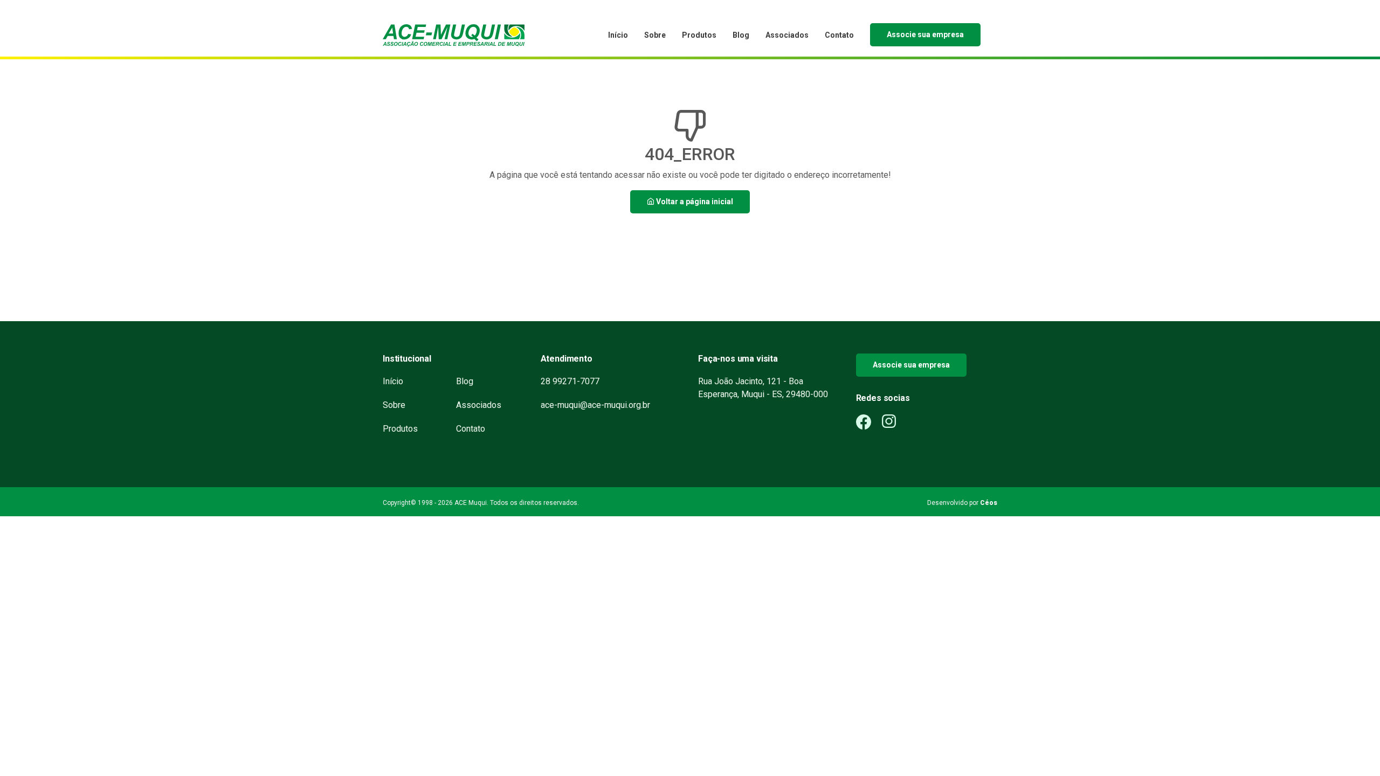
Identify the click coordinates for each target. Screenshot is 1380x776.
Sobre (655, 35)
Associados (787, 35)
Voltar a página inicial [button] (693, 201)
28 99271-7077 (570, 381)
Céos (988, 503)
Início (618, 35)
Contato (839, 35)
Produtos (699, 35)
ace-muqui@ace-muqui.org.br (595, 405)
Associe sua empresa (925, 34)
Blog (741, 35)
